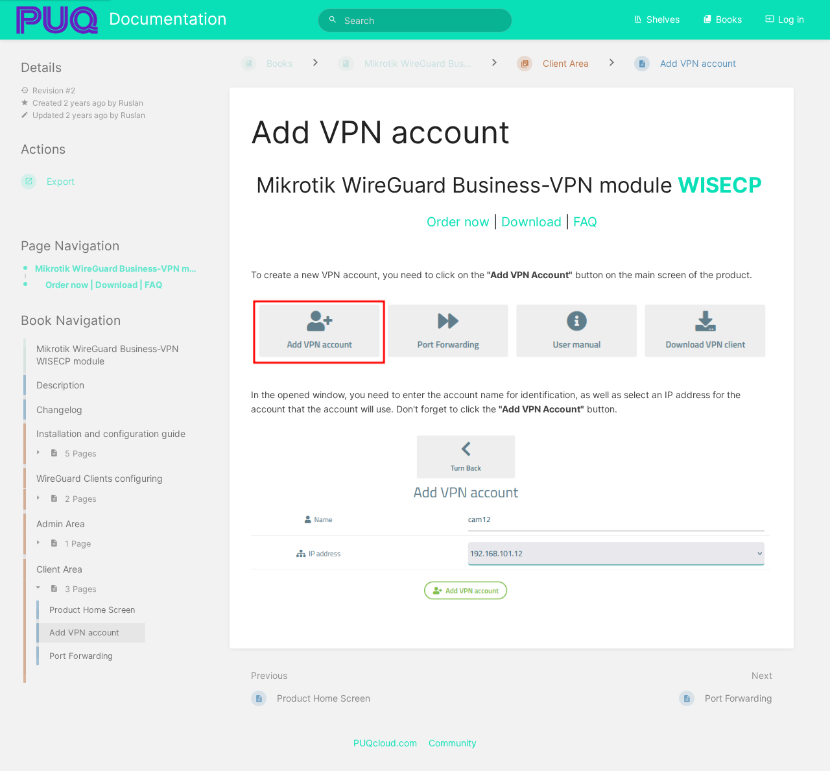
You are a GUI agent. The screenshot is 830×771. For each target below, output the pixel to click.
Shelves (663, 19)
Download (531, 222)
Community (453, 742)
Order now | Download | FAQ (103, 284)
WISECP (720, 185)
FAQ (585, 222)
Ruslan (131, 103)
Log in (791, 19)
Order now (458, 222)
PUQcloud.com (385, 742)
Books (729, 19)
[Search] (334, 19)
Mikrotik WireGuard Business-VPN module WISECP (116, 268)
